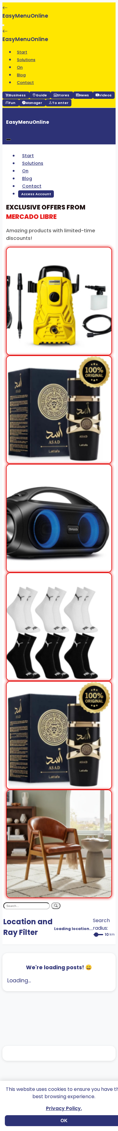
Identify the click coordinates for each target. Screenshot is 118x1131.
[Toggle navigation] (3, 25)
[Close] (8, 139)
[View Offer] (59, 351)
